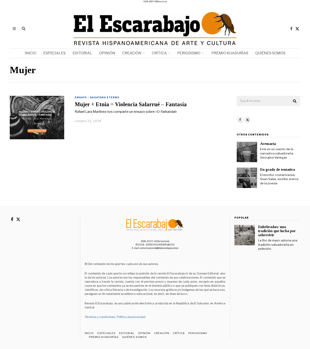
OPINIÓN (107, 53)
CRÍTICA (159, 53)
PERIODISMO (188, 53)
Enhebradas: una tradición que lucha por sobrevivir (277, 231)
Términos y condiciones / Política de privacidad (115, 317)
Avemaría (268, 144)
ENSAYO (81, 97)
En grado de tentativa (277, 169)
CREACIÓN (131, 53)
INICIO (30, 53)
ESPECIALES (54, 53)
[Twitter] (297, 28)
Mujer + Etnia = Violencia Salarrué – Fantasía (131, 104)
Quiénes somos (270, 53)
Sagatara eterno (104, 97)
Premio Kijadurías (229, 53)
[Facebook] (291, 28)
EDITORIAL (82, 53)
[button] (294, 101)
